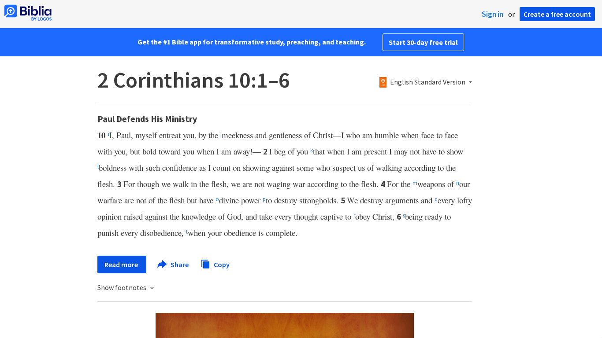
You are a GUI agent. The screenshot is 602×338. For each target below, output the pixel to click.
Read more (121, 264)
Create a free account (557, 14)
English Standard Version (427, 82)
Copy (221, 264)
